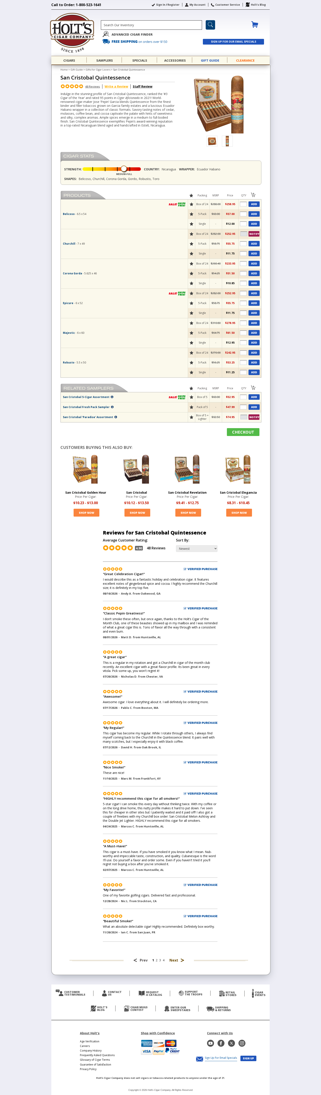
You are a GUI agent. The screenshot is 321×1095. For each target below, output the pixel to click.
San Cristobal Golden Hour (85, 492)
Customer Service (227, 5)
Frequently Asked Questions (97, 1055)
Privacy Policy (88, 1069)
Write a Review (116, 86)
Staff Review (142, 86)
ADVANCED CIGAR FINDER (132, 34)
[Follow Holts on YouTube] (210, 1043)
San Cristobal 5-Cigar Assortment (86, 397)
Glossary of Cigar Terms (95, 1060)
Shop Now (86, 513)
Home (64, 69)
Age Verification (89, 1041)
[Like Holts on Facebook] (220, 1043)
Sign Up (248, 1058)
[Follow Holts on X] (231, 1043)
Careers (85, 1046)
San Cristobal (136, 492)
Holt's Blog (258, 5)
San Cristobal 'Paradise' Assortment (88, 417)
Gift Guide (77, 69)
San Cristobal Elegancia (238, 492)
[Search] (210, 25)
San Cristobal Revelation (187, 492)
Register (173, 5)
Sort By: (182, 540)
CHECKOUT (243, 432)
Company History (91, 1050)
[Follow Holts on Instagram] (241, 1043)
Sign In (160, 5)
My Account (197, 5)
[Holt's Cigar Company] (76, 33)
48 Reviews (92, 86)
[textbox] (151, 25)
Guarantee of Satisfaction (95, 1064)
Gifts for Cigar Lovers (98, 69)
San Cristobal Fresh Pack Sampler (86, 407)
